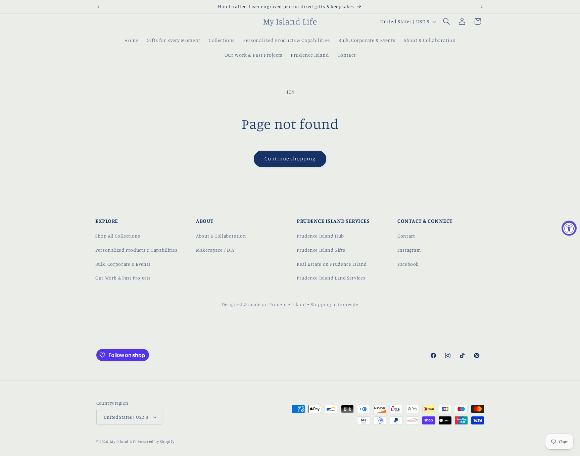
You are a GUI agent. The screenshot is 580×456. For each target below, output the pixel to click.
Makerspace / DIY (215, 250)
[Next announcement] (481, 6)
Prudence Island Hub (320, 236)
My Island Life (123, 441)
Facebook (408, 264)
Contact (406, 236)
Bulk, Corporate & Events (123, 264)
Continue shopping (290, 158)
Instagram (409, 250)
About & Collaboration (221, 236)
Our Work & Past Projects (123, 278)
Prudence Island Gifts (321, 250)
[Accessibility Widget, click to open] (569, 228)
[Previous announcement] (98, 6)
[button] (446, 21)
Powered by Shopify (156, 441)
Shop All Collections (117, 236)
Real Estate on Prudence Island (332, 264)
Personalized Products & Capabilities (136, 250)
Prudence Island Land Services (331, 278)
